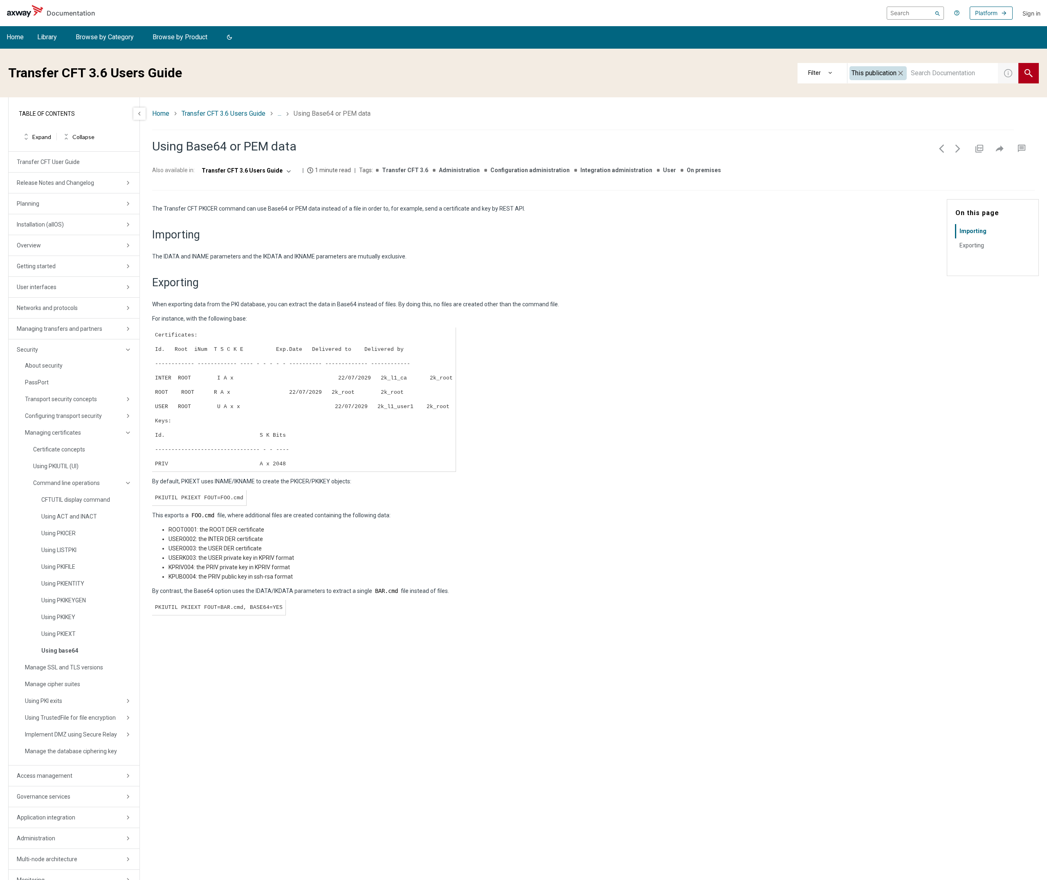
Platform (986, 12)
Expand (41, 136)
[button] (229, 38)
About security (44, 365)
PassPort (37, 382)
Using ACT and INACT (69, 516)
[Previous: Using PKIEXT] (941, 148)
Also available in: (173, 170)
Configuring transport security (63, 416)
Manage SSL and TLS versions (64, 667)
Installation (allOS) (40, 224)
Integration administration (616, 170)
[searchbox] (915, 13)
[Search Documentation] (1028, 73)
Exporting (971, 245)
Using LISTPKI (58, 550)
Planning (28, 203)
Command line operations (66, 483)
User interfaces (36, 287)
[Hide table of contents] (139, 114)
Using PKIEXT (58, 634)
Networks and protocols (47, 308)
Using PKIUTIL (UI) (56, 466)
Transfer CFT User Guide (48, 162)
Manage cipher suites (52, 684)
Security (27, 349)
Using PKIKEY (58, 617)
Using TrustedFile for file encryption (70, 717)
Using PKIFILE (58, 566)
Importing (972, 231)
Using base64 (59, 650)
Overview (29, 245)
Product (822, 73)
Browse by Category (105, 37)
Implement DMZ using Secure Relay (71, 734)
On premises (704, 170)
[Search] (937, 13)
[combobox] (922, 73)
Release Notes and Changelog (55, 183)
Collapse (83, 136)
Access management (44, 775)
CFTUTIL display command (75, 499)
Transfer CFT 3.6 (405, 170)
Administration (36, 838)
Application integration (46, 817)
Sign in (1031, 13)
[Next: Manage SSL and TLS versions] (958, 148)
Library (47, 37)
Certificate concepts (59, 449)
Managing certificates (53, 432)
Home (15, 37)
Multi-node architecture (47, 859)
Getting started (36, 266)
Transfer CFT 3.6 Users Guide (223, 113)
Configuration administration (530, 170)
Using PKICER (58, 533)
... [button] (279, 113)
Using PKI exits (43, 701)
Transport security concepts (61, 399)
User (669, 170)
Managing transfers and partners (59, 329)
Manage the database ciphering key (71, 751)
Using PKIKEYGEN (63, 600)
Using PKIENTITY (62, 583)
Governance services (43, 796)
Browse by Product (180, 37)
